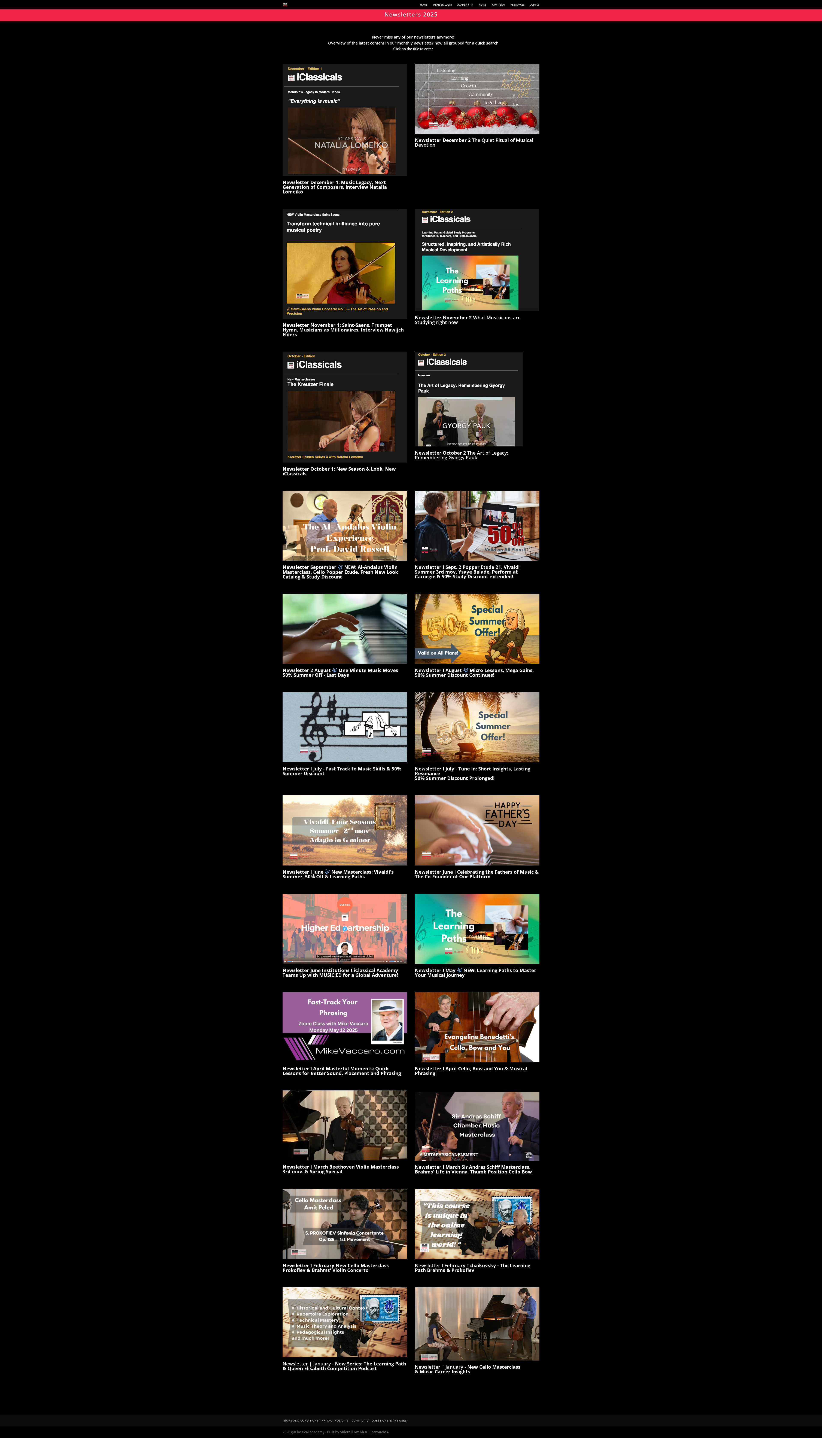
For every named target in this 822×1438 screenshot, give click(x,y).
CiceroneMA (378, 1432)
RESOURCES (518, 4)
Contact (358, 1420)
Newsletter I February (472, 1267)
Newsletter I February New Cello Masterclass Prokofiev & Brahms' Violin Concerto (336, 1267)
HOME (423, 4)
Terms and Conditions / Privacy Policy (314, 1420)
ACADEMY (463, 4)
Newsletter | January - (344, 1365)
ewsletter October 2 (443, 452)
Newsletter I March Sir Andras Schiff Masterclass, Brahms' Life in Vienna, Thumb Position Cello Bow (473, 1169)
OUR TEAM (498, 4)
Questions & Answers (389, 1420)
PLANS (483, 4)
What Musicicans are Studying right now (468, 319)
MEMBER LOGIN (442, 4)
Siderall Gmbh (352, 1432)
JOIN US (535, 4)
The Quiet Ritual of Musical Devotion (474, 142)
